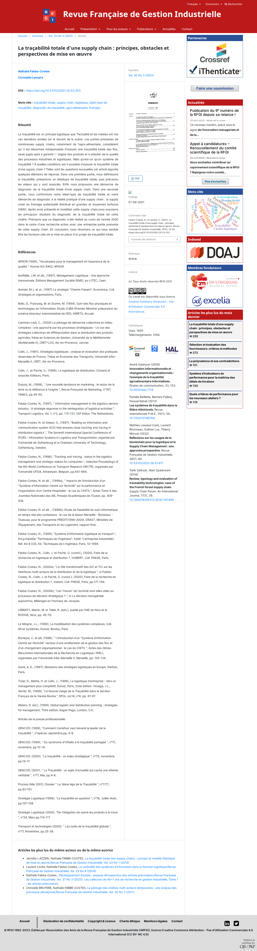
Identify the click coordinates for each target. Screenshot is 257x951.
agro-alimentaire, (77, 107)
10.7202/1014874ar (142, 418)
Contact (187, 29)
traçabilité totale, (45, 102)
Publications (145, 29)
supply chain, (66, 102)
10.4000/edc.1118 (141, 389)
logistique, (82, 102)
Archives (37, 35)
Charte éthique (129, 921)
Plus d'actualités (215, 181)
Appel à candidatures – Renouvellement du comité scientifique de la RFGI (213, 148)
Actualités (169, 29)
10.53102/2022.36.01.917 (146, 463)
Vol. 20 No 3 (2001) (60, 35)
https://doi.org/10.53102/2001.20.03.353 (53, 90)
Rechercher (234, 4)
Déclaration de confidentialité (63, 921)
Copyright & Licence (101, 921)
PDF (137, 178)
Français (193, 4)
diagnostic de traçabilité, (49, 107)
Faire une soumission (215, 88)
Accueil (69, 29)
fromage (94, 107)
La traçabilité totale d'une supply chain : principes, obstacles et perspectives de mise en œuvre (211, 328)
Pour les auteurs (117, 29)
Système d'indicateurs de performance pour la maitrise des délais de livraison (212, 377)
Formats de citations (143, 239)
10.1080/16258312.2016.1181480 (152, 499)
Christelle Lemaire (30, 77)
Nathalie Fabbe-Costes (34, 71)
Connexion (213, 4)
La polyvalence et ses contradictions (214, 361)
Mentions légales (155, 921)
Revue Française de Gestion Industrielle (142, 14)
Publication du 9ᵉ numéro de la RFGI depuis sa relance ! (214, 112)
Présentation (89, 29)
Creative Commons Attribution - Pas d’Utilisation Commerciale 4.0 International (151, 306)
